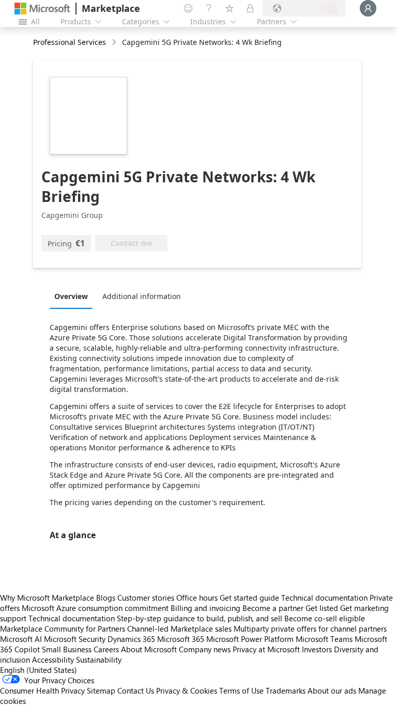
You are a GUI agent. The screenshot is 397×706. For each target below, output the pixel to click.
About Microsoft (149, 649)
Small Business (66, 649)
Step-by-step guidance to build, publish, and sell (199, 618)
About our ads (332, 690)
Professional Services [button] (69, 42)
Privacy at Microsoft (266, 649)
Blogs (105, 597)
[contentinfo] (115, 42)
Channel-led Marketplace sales (179, 628)
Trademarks (286, 690)
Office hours (197, 597)
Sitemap (101, 690)
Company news (205, 649)
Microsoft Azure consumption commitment (96, 608)
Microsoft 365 (180, 639)
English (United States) (38, 670)
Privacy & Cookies (186, 690)
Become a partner (272, 608)
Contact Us (135, 690)
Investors (317, 649)
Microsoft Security (74, 639)
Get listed (322, 608)
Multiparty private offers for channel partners (310, 628)
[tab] (74, 296)
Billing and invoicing (205, 608)
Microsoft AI (21, 639)
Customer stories (145, 597)
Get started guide (249, 597)
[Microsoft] (42, 8)
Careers (106, 649)
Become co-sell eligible (324, 618)
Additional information (141, 296)
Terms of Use (241, 690)
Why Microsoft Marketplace (47, 597)
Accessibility (53, 659)
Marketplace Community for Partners (62, 628)
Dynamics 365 (131, 639)
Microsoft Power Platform (250, 639)
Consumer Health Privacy (42, 690)
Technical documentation (324, 597)
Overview (71, 296)
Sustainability (98, 659)
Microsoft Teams (324, 639)
